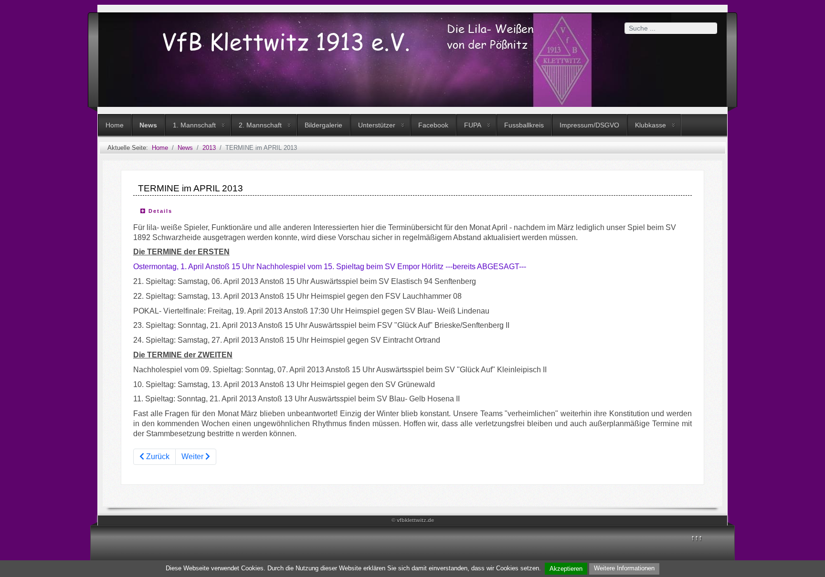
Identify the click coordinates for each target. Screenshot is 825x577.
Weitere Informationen (624, 568)
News (148, 125)
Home (115, 125)
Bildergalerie (323, 125)
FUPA (472, 125)
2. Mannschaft (260, 125)
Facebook (433, 125)
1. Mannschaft (194, 125)
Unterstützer (376, 125)
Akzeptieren (566, 568)
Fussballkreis (524, 125)
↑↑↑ (696, 538)
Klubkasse (650, 125)
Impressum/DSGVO (589, 125)
